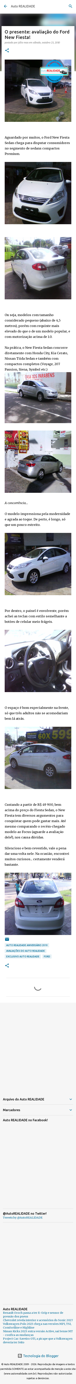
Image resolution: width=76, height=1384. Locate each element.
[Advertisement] (38, 1046)
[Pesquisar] (70, 6)
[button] (7, 50)
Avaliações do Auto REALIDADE (25, 951)
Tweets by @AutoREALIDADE (22, 1217)
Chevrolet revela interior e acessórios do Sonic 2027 (38, 1320)
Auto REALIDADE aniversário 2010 (27, 945)
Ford (47, 956)
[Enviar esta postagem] (7, 940)
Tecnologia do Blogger (40, 1356)
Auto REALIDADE (23, 6)
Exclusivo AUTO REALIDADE (22, 956)
